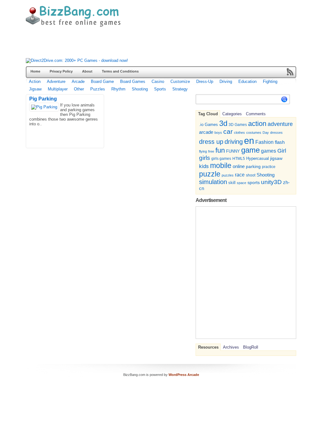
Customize (180, 81)
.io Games (208, 124)
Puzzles (97, 89)
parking (253, 166)
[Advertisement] (140, 44)
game (250, 150)
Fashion (264, 142)
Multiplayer (58, 89)
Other (79, 89)
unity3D (271, 182)
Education (247, 81)
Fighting (270, 81)
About (87, 71)
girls (204, 158)
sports (253, 182)
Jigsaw (35, 89)
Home (35, 71)
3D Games (238, 124)
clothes (239, 132)
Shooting (140, 89)
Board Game (102, 81)
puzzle (209, 174)
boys (218, 132)
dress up (211, 141)
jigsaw (276, 158)
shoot (250, 175)
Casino (158, 81)
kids (204, 166)
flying (203, 151)
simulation (213, 181)
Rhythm (118, 89)
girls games (221, 158)
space (241, 183)
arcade (206, 132)
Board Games (132, 81)
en (249, 140)
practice (268, 167)
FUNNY (233, 151)
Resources (208, 347)
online (239, 166)
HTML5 (238, 158)
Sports (160, 89)
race (240, 174)
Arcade (78, 81)
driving (234, 141)
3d (223, 123)
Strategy (180, 89)
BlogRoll (250, 347)
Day (266, 132)
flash (280, 142)
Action (35, 81)
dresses (276, 132)
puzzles (228, 175)
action (257, 124)
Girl (281, 150)
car (228, 131)
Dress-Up (204, 81)
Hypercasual (257, 158)
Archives (231, 347)
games (268, 151)
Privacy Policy (61, 71)
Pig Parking (43, 98)
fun (220, 150)
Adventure (56, 81)
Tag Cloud (208, 113)
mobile (220, 165)
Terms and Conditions (120, 71)
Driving (225, 81)
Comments (256, 113)
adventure (280, 124)
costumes (253, 132)
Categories (232, 113)
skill (232, 183)
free (211, 151)
